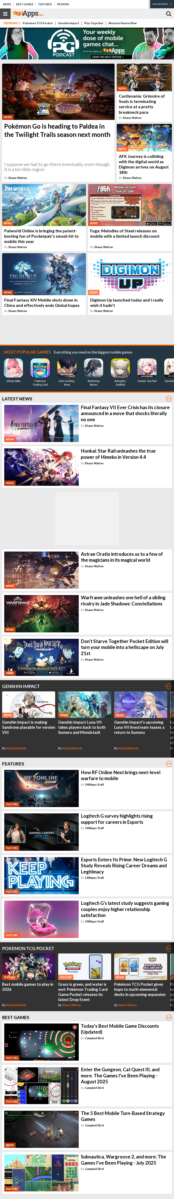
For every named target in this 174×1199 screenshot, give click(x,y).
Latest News (17, 398)
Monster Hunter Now (122, 23)
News (7, 4)
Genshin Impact (68, 23)
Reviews (63, 4)
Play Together (93, 23)
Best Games (24, 4)
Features (45, 4)
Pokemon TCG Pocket (38, 23)
